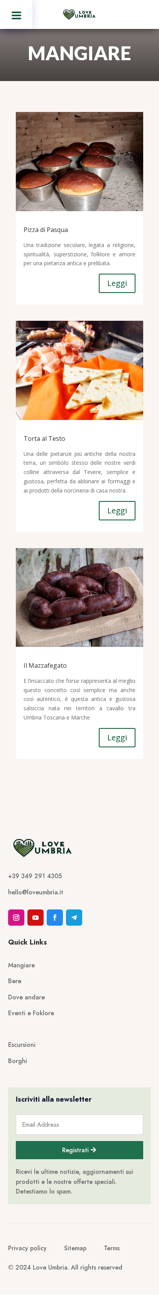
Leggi (117, 283)
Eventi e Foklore (31, 1013)
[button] (16, 14)
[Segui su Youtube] (35, 917)
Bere (14, 981)
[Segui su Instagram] (16, 917)
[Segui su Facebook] (55, 917)
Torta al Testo (44, 438)
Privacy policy (27, 1248)
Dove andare (26, 997)
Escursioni (22, 1044)
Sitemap (75, 1248)
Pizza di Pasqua (46, 229)
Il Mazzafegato (45, 665)
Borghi (17, 1060)
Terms (112, 1248)
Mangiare (21, 965)
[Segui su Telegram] (74, 917)
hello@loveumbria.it (35, 892)
